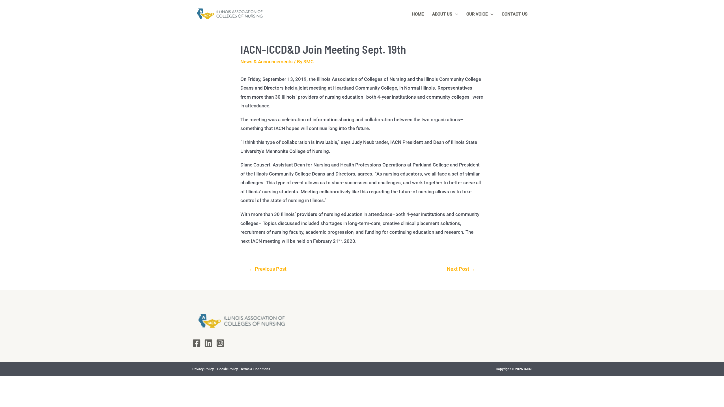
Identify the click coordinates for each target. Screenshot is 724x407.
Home (418, 14)
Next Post (461, 269)
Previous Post (267, 269)
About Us (442, 14)
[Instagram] (220, 343)
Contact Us (514, 14)
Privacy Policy (203, 369)
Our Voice (477, 14)
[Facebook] (196, 343)
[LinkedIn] (208, 343)
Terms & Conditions (255, 369)
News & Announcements (266, 61)
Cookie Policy (228, 369)
